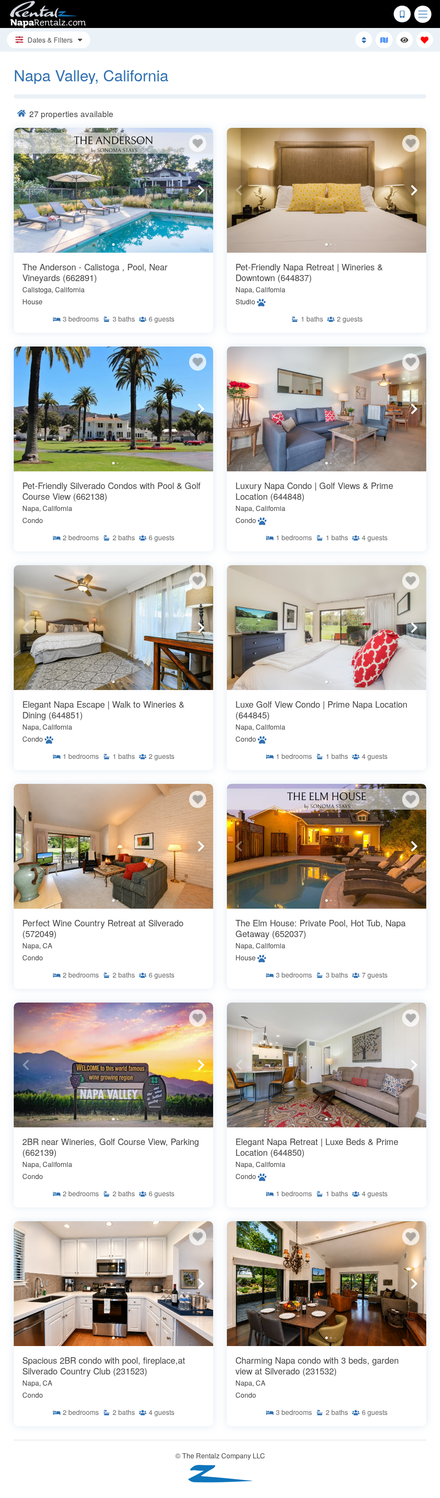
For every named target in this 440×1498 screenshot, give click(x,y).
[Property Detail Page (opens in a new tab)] (113, 190)
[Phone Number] (402, 14)
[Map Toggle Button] (384, 39)
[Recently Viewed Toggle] (404, 39)
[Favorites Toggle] (424, 39)
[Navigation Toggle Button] (422, 14)
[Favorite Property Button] (197, 143)
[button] (25, 190)
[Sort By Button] (363, 39)
